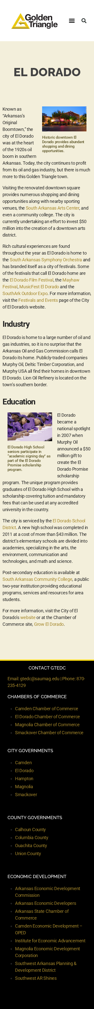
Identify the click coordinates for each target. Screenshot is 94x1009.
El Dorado (24, 770)
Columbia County (31, 837)
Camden (23, 762)
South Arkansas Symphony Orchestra (46, 259)
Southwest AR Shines (36, 978)
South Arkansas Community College (37, 579)
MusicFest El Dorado (39, 286)
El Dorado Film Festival (31, 280)
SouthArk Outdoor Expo (25, 293)
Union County (28, 853)
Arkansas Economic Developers (45, 903)
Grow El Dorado (49, 624)
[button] (71, 20)
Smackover (26, 794)
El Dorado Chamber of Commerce (47, 716)
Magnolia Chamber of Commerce (47, 724)
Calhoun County (30, 829)
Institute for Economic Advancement (50, 940)
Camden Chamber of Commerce (46, 708)
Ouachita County (31, 845)
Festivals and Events (38, 300)
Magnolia (24, 786)
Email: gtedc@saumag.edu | (35, 678)
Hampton (24, 778)
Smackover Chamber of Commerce (49, 732)
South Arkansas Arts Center (52, 208)
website (28, 617)
